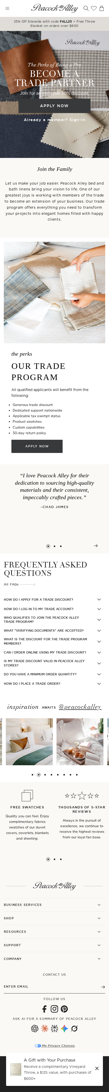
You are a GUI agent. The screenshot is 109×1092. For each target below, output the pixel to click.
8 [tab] (77, 775)
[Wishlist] (94, 8)
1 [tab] (48, 546)
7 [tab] (70, 775)
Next (95, 545)
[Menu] (7, 8)
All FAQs (11, 584)
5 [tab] (58, 775)
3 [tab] (61, 546)
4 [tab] (51, 775)
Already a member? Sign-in (54, 119)
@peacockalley (80, 707)
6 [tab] (64, 775)
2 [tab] (55, 546)
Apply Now (54, 105)
